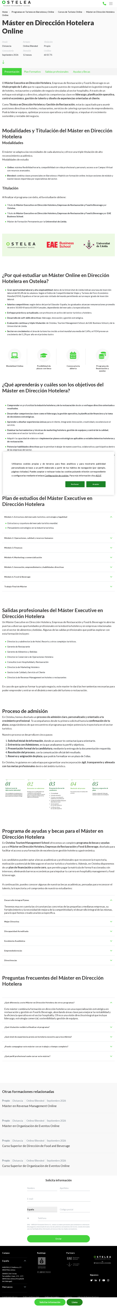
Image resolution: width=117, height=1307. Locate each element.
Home (5, 12)
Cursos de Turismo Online (70, 12)
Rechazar (75, 484)
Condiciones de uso (9, 1297)
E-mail (30, 1198)
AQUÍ (98, 475)
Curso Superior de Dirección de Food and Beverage (36, 1146)
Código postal (66, 1209)
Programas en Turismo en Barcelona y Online (33, 12)
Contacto (68, 1297)
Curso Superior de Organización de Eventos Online (36, 1165)
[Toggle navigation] (111, 3)
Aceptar (96, 484)
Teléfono (42, 1218)
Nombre (31, 1188)
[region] (58, 473)
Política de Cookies (52, 1297)
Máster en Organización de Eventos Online (30, 1126)
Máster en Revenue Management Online (29, 1106)
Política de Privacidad (31, 1297)
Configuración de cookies (49, 484)
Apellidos (64, 1188)
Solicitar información (50, 1302)
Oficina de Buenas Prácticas (88, 1297)
